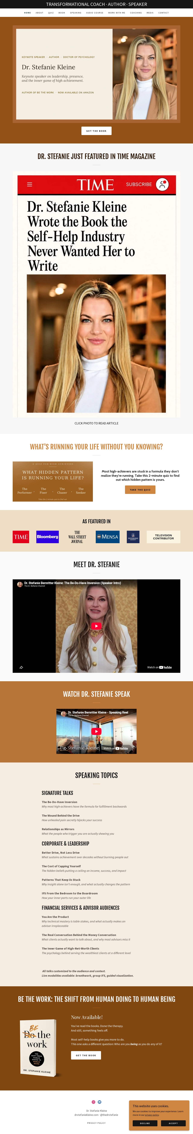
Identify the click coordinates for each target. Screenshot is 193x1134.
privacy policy (152, 1114)
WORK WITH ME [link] (116, 12)
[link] (93, 1102)
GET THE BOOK (96, 130)
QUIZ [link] (51, 12)
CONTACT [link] (163, 12)
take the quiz (140, 489)
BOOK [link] (62, 12)
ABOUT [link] (39, 12)
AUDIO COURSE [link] (94, 12)
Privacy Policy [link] (96, 1123)
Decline (145, 1123)
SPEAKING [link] (75, 12)
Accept (173, 1123)
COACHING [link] (136, 12)
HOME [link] (27, 12)
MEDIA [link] (150, 12)
